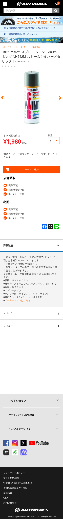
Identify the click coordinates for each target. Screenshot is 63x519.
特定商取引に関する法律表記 (17, 483)
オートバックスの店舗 (21, 414)
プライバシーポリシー (14, 473)
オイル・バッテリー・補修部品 (26, 47)
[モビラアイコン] (23, 452)
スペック (8, 313)
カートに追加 (32, 169)
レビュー (8, 325)
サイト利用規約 (11, 478)
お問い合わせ (9, 503)
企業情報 (7, 493)
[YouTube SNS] (39, 443)
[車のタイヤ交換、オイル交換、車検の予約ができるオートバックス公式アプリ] (6, 452)
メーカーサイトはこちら (18, 300)
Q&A (5, 498)
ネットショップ (17, 400)
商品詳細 (8, 245)
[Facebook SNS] (6, 443)
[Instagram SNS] (15, 443)
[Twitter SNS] (23, 443)
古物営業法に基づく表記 (15, 488)
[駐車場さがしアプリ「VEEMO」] (15, 452)
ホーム (6, 47)
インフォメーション (20, 428)
